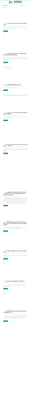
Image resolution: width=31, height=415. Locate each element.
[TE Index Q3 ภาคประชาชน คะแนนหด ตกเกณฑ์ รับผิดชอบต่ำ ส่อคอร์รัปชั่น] (15, 103)
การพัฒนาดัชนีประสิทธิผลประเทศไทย (13, 84)
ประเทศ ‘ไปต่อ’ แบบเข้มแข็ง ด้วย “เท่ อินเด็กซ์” (15, 281)
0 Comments (17, 225)
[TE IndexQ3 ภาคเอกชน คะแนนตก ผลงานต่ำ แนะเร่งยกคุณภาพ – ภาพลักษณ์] (15, 134)
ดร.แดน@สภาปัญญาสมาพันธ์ (12, 282)
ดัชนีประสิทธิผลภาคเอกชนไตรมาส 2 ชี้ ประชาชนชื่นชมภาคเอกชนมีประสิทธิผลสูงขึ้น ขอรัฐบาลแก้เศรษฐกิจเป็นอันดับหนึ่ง (15, 223)
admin (14, 225)
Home (20, 5)
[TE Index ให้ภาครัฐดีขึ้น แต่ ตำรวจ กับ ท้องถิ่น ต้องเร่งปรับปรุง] (15, 242)
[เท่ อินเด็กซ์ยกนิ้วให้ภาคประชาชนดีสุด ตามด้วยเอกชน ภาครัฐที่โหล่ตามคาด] (15, 301)
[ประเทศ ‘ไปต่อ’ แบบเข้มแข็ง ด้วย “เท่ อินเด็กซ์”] (15, 271)
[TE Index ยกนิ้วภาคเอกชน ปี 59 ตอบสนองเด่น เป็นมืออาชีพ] (15, 14)
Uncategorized (10, 225)
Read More (5, 62)
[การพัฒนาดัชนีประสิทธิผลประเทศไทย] (15, 75)
